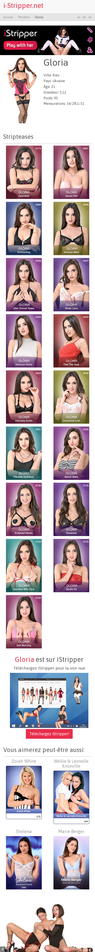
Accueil (8, 17)
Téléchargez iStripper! (49, 733)
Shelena (24, 831)
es (78, 17)
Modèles (24, 17)
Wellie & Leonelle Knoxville (71, 763)
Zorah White (23, 761)
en (90, 17)
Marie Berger (71, 831)
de (84, 17)
